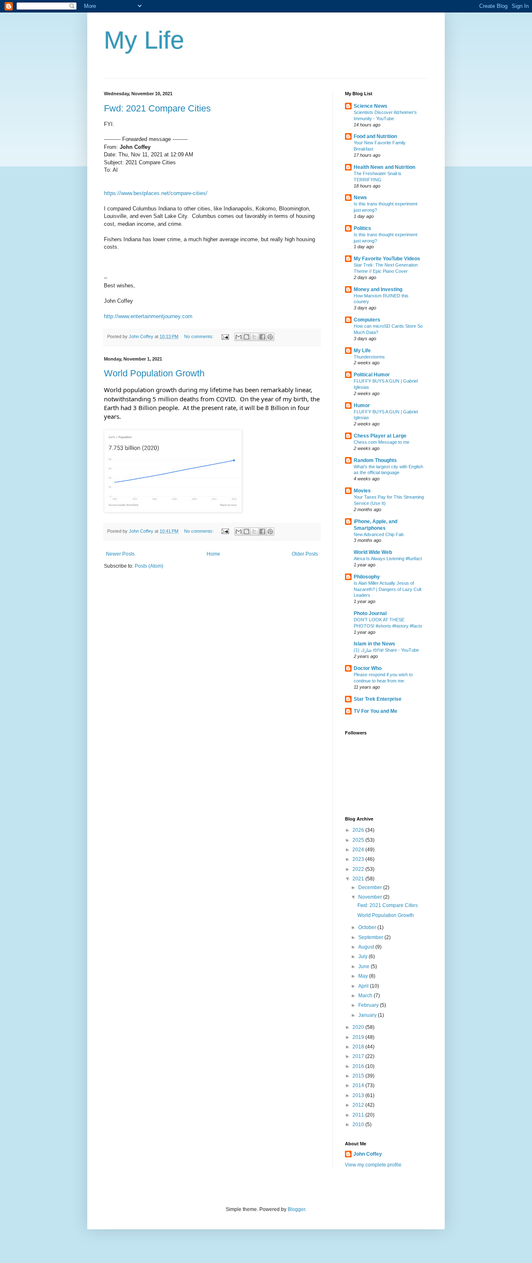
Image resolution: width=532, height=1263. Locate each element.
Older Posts (305, 554)
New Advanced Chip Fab (379, 534)
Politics (362, 228)
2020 (358, 1027)
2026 (358, 830)
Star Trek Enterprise (377, 699)
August (366, 947)
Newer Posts (120, 554)
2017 (358, 1056)
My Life (144, 40)
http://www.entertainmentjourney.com (148, 316)
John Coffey (367, 1154)
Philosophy (367, 577)
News (360, 197)
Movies (362, 491)
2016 (358, 1066)
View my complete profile (373, 1165)
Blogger (296, 1209)
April (364, 986)
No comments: (199, 336)
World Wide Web (373, 552)
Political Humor (372, 375)
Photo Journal (370, 613)
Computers (367, 320)
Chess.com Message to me (381, 442)
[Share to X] (254, 337)
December (370, 887)
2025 (358, 840)
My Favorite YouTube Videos (387, 259)
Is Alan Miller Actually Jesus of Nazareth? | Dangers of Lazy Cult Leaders (387, 589)
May (363, 976)
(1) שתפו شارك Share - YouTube (386, 650)
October (367, 927)
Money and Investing (378, 289)
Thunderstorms (369, 356)
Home (213, 554)
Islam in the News (374, 644)
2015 (358, 1076)
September (371, 937)
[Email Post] (224, 336)
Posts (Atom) (149, 566)
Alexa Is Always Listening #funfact (388, 558)
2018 (358, 1047)
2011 (358, 1115)
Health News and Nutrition (384, 167)
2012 (358, 1105)
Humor (362, 405)
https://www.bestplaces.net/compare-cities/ (155, 193)
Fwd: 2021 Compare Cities (157, 108)
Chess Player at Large (380, 436)
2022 (358, 869)
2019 (358, 1037)
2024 (358, 850)
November (370, 897)
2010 (358, 1124)
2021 (358, 879)
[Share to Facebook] (262, 337)
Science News (370, 106)
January (368, 1015)
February (369, 1005)
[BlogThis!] (246, 337)
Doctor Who (368, 668)
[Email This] (238, 337)
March (366, 996)
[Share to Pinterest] (270, 337)
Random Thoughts (375, 460)
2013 (358, 1095)
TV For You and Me (375, 711)
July (363, 956)
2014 (358, 1085)
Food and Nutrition (375, 136)
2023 (358, 859)
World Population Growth (154, 373)
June (364, 966)
